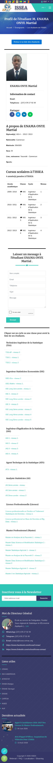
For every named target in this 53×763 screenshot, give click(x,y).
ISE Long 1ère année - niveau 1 (18, 389)
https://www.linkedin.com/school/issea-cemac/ (26, 649)
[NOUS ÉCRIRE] (4, 751)
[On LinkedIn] (24, 114)
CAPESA (5, 699)
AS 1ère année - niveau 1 (16, 490)
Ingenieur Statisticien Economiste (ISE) (25, 371)
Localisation (29, 758)
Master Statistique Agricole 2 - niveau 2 (21, 568)
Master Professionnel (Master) (21, 530)
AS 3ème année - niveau (15, 485)
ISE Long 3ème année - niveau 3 (18, 409)
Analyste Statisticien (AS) (18, 478)
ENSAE (5, 694)
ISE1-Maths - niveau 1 (14, 384)
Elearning (40, 758)
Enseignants (20, 28)
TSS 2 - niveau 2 (12, 363)
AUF (3, 708)
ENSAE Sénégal (8, 689)
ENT (45, 2)
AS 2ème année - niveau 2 (16, 495)
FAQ (20, 758)
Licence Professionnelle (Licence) (22, 504)
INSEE (4, 704)
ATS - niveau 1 (11, 469)
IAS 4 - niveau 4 (12, 454)
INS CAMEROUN (8, 674)
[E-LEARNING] (4, 758)
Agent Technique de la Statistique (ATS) (25, 462)
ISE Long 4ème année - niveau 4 (18, 415)
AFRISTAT (6, 679)
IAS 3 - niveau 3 (12, 448)
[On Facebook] (12, 114)
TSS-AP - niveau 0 (13, 352)
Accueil (9, 28)
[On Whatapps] (30, 114)
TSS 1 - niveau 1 (12, 357)
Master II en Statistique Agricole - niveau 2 (22, 573)
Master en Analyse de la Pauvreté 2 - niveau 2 (24, 555)
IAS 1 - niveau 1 (12, 438)
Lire (27, 626)
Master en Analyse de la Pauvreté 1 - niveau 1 (24, 537)
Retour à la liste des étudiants (27, 42)
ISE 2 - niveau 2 (12, 394)
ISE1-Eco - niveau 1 (13, 378)
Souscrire (43, 598)
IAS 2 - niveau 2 (12, 443)
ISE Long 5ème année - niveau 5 (18, 420)
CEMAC (5, 669)
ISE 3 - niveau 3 (12, 404)
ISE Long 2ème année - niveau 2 (18, 399)
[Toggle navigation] (50, 8)
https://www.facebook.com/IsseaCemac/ (23, 645)
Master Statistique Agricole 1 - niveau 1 (21, 550)
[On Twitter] (18, 114)
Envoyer (13, 320)
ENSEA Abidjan (8, 684)
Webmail (13, 758)
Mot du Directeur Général (17, 613)
